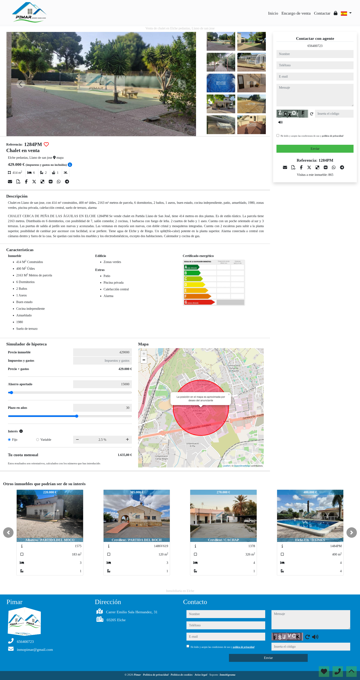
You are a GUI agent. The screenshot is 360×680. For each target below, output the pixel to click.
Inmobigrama (227, 674)
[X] (34, 181)
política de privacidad (332, 136)
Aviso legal (201, 674)
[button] (8, 532)
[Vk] (51, 181)
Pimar (137, 674)
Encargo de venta (296, 13)
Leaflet (226, 465)
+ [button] (143, 353)
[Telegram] (67, 181)
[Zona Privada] (335, 13)
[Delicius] (43, 181)
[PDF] (19, 181)
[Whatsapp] (59, 181)
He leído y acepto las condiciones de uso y (312, 136)
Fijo (14, 439)
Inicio (273, 13)
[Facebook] (27, 181)
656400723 (315, 46)
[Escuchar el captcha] (280, 122)
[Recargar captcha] (312, 114)
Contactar (322, 13)
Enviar (315, 148)
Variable (45, 439)
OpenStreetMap (242, 465)
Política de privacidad (156, 674)
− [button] (143, 360)
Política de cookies (182, 674)
